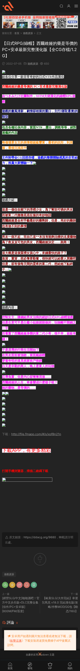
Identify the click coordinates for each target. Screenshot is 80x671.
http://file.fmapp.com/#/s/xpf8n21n (36, 434)
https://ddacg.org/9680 (40, 537)
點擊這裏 (16, 640)
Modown (44, 654)
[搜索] (61, 6)
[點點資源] (8, 6)
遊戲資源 (32, 63)
